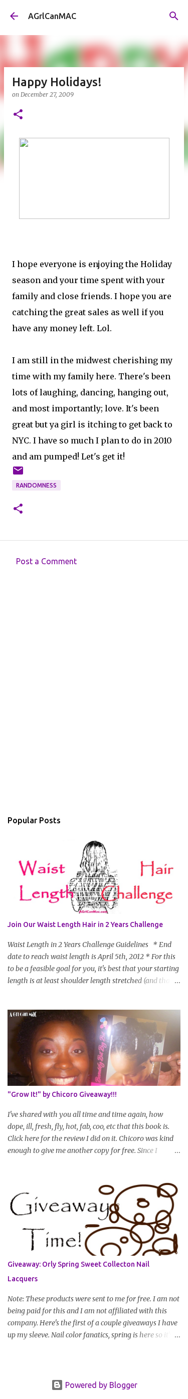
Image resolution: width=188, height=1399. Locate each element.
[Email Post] (18, 474)
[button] (18, 115)
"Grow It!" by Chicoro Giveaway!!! (62, 1094)
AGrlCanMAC (52, 16)
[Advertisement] (94, 691)
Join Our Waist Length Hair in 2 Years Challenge (85, 924)
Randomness (36, 485)
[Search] (174, 16)
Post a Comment (46, 561)
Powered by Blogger (100, 1384)
